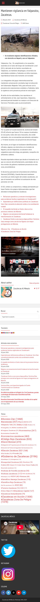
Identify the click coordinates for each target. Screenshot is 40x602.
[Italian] (8, 332)
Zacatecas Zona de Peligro (11, 23)
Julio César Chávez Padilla (28, 465)
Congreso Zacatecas (10, 430)
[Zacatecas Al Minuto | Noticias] (20, 2)
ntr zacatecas (29, 473)
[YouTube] (18, 592)
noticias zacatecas (12, 474)
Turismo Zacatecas (11, 488)
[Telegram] (24, 592)
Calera (32, 425)
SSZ (19, 485)
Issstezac (28, 462)
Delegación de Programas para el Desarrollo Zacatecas (19, 445)
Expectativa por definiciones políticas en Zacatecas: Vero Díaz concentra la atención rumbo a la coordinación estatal (20, 204)
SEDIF (15, 476)
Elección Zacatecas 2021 (15, 451)
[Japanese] (9, 332)
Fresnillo (17, 453)
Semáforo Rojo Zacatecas (14, 482)
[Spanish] (13, 332)
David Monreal (11, 442)
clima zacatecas (20, 428)
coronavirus (28, 430)
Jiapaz (13, 465)
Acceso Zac (6, 229)
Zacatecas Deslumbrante (13, 494)
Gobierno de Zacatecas (20, 456)
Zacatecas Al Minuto (20, 20)
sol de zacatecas (8, 485)
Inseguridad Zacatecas (12, 462)
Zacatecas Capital (24, 491)
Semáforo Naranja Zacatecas (16, 479)
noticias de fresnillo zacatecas (15, 471)
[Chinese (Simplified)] (2, 332)
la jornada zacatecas (9, 468)
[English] (4, 332)
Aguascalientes (25, 422)
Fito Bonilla (7, 453)
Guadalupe (6, 459)
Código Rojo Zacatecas (17, 439)
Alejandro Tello (9, 425)
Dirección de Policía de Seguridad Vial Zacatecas (17, 448)
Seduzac (25, 476)
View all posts (34, 283)
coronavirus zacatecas (15, 436)
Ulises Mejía (7, 491)
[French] (6, 332)
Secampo (6, 476)
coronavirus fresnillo (10, 433)
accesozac (9, 422)
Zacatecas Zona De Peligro (11, 231)
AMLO (22, 425)
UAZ (24, 488)
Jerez (5, 465)
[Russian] (11, 332)
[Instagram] (13, 592)
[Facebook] (3, 592)
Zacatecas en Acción (19, 229)
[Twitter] (8, 592)
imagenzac (16, 459)
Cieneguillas (6, 427)
